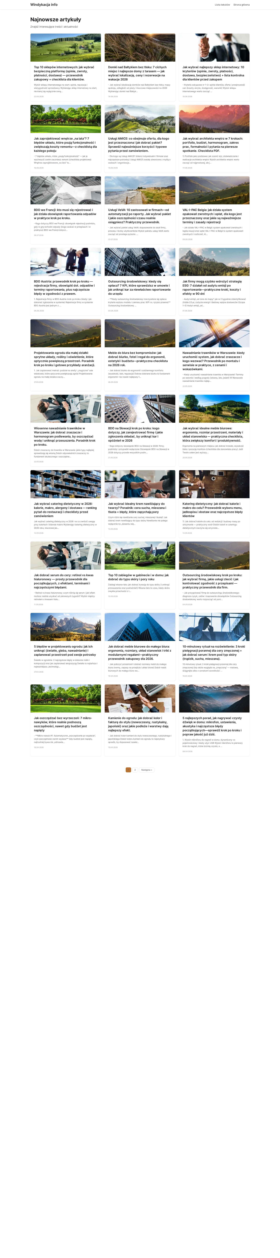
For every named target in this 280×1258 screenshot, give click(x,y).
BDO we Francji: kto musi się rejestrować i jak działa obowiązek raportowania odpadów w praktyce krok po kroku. (65, 214)
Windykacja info (44, 4)
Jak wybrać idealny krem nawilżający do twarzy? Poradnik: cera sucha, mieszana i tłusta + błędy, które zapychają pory (137, 508)
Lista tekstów (222, 4)
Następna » (146, 770)
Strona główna (241, 4)
